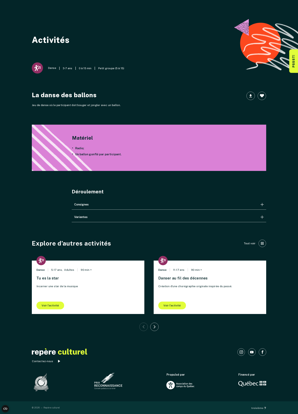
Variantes (81, 217)
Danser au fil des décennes (183, 278)
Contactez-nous (42, 361)
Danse (52, 68)
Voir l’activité (50, 305)
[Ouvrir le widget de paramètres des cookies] (5, 408)
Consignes (81, 204)
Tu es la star (47, 278)
